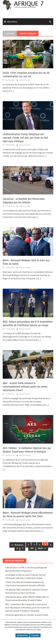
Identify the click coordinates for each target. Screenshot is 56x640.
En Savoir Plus (22, 635)
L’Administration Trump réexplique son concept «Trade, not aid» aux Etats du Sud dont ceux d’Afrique (25, 138)
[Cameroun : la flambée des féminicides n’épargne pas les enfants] (28, 180)
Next (40, 548)
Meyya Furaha (24, 80)
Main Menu (12, 21)
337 (32, 548)
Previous (18, 545)
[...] (12, 91)
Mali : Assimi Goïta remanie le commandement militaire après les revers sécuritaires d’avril (25, 386)
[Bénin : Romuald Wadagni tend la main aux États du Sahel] (28, 241)
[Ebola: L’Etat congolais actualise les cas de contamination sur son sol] (28, 53)
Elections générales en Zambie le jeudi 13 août (27, 614)
